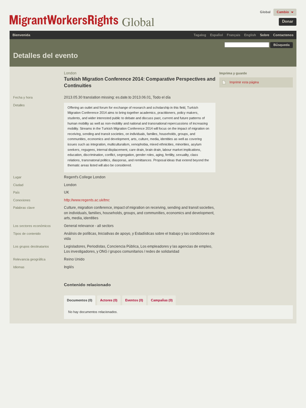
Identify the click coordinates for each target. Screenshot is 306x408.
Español (216, 35)
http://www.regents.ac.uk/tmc (87, 200)
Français (233, 35)
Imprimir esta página (244, 82)
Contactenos (283, 35)
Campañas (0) (162, 300)
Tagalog (200, 35)
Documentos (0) (79, 300)
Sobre (264, 35)
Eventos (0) (134, 300)
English (250, 35)
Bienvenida (21, 35)
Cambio (283, 12)
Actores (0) (108, 300)
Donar (287, 21)
